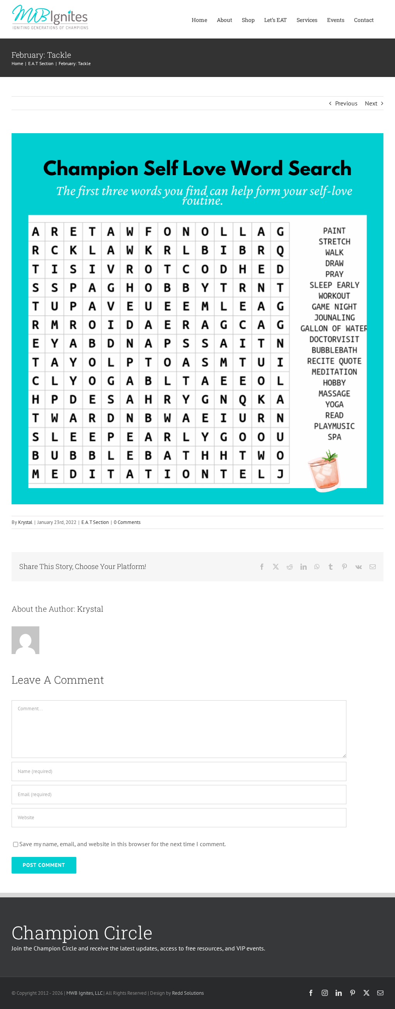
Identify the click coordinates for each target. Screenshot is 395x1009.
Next (371, 103)
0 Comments (127, 522)
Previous (346, 103)
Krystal (25, 522)
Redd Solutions (188, 993)
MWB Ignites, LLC (84, 993)
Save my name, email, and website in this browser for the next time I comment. (122, 844)
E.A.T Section (95, 522)
